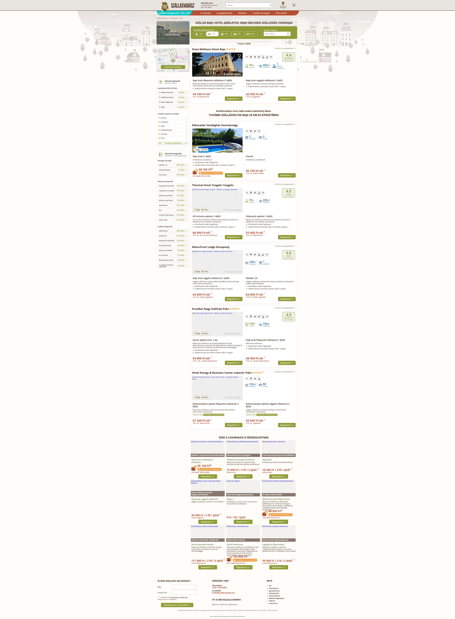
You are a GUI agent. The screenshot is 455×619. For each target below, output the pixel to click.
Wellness (242, 13)
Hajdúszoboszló (166, 130)
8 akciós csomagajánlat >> (285, 48)
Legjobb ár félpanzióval (273, 544)
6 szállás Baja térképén (173, 67)
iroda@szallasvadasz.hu (209, 5)
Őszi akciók (281, 13)
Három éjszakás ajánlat (202, 544)
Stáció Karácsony (235, 544)
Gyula (163, 126)
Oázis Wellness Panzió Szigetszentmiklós (201, 493)
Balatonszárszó (172, 97)
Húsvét (249, 156)
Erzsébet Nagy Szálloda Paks (210, 309)
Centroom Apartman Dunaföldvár (278, 455)
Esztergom (164, 122)
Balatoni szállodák (171, 200)
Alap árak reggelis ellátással (204, 499)
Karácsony (171, 175)
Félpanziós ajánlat (259, 216)
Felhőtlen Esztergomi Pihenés (241, 459)
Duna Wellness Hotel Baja (208, 49)
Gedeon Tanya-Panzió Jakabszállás (207, 455)
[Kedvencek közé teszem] (239, 55)
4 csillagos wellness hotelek (185, 610)
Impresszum (273, 603)
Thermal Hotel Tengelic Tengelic (213, 185)
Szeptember (171, 205)
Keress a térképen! (283, 7)
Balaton (164, 118)
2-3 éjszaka (205, 13)
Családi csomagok (261, 13)
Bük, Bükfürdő (172, 102)
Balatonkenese (172, 92)
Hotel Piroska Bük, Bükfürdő (204, 540)
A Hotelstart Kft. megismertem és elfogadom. (173, 598)
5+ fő (252, 34)
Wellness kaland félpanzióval (276, 499)
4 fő (238, 34)
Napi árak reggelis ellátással (264, 80)
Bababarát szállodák (171, 241)
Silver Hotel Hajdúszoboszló (275, 540)
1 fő (200, 34)
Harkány (164, 134)
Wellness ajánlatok (171, 195)
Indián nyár (171, 220)
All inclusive (171, 255)
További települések (173, 143)
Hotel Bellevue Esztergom (239, 455)
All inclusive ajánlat (207, 216)
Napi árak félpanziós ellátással (212, 80)
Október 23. (171, 165)
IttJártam (272, 601)
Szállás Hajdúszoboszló (251, 610)
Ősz (171, 210)
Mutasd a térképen (233, 74)
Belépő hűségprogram (276, 598)
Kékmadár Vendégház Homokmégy (215, 125)
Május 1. (231, 499)
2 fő (213, 34)
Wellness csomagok (200, 610)
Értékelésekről (274, 593)
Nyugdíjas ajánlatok (171, 186)
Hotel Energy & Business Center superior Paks (222, 372)
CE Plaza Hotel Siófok (272, 494)
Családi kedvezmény (171, 215)
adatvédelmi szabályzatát (179, 597)
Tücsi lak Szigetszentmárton (240, 494)
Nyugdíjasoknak (224, 13)
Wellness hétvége (238, 610)
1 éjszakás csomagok (171, 191)
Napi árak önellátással (202, 459)
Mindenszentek (171, 170)
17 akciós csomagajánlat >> (285, 372)
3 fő (226, 34)
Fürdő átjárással (171, 245)
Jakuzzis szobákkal (171, 250)
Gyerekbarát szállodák (225, 610)
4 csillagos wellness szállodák (171, 266)
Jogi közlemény (274, 591)
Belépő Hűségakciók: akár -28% (174, 13)
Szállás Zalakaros (273, 610)
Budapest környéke (171, 260)
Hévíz (163, 138)
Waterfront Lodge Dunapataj (210, 247)
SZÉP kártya (171, 231)
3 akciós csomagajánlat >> (285, 246)
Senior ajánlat (205, 340)
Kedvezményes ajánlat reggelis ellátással (268, 405)
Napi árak (202, 156)
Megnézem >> (233, 98)
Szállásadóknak (274, 596)
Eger (172, 107)
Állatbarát (171, 236)
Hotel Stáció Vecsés (236, 540)
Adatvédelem (273, 588)
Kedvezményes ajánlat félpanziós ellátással (216, 405)
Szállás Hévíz (262, 610)
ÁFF (270, 586)
